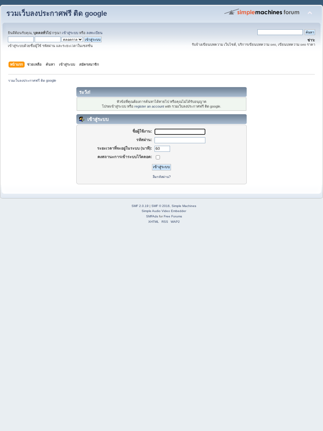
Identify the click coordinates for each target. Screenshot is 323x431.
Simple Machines (184, 206)
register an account (149, 106)
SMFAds (152, 216)
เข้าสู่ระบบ (70, 33)
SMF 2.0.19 (140, 206)
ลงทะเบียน (94, 33)
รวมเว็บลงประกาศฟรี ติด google (56, 13)
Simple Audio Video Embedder (164, 211)
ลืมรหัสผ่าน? (162, 177)
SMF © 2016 (160, 206)
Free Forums (173, 216)
